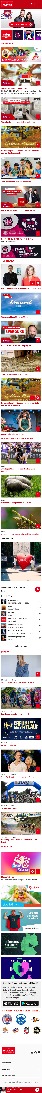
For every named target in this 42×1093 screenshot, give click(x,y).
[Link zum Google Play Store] (30, 1004)
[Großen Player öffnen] (31, 1090)
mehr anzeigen (21, 646)
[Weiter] (39, 850)
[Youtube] (32, 1052)
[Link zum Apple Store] (11, 1004)
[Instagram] (39, 1052)
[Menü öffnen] (39, 4)
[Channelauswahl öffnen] (35, 4)
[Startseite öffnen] (7, 4)
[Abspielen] (37, 1090)
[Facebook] (35, 1052)
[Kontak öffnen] (32, 4)
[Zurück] (35, 850)
